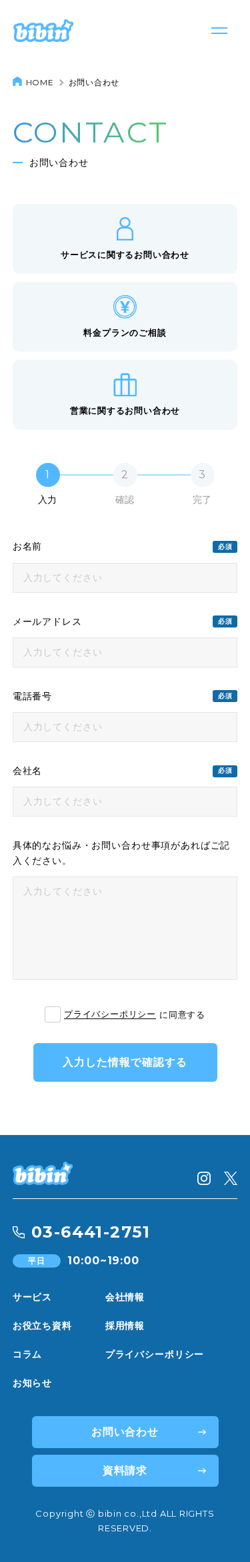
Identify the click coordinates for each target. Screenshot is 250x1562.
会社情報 (125, 1297)
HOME (40, 82)
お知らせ (32, 1383)
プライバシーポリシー (110, 1014)
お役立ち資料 (42, 1326)
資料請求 (125, 1470)
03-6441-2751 (90, 1232)
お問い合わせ (125, 1431)
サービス (32, 1297)
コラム (28, 1354)
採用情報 (125, 1326)
